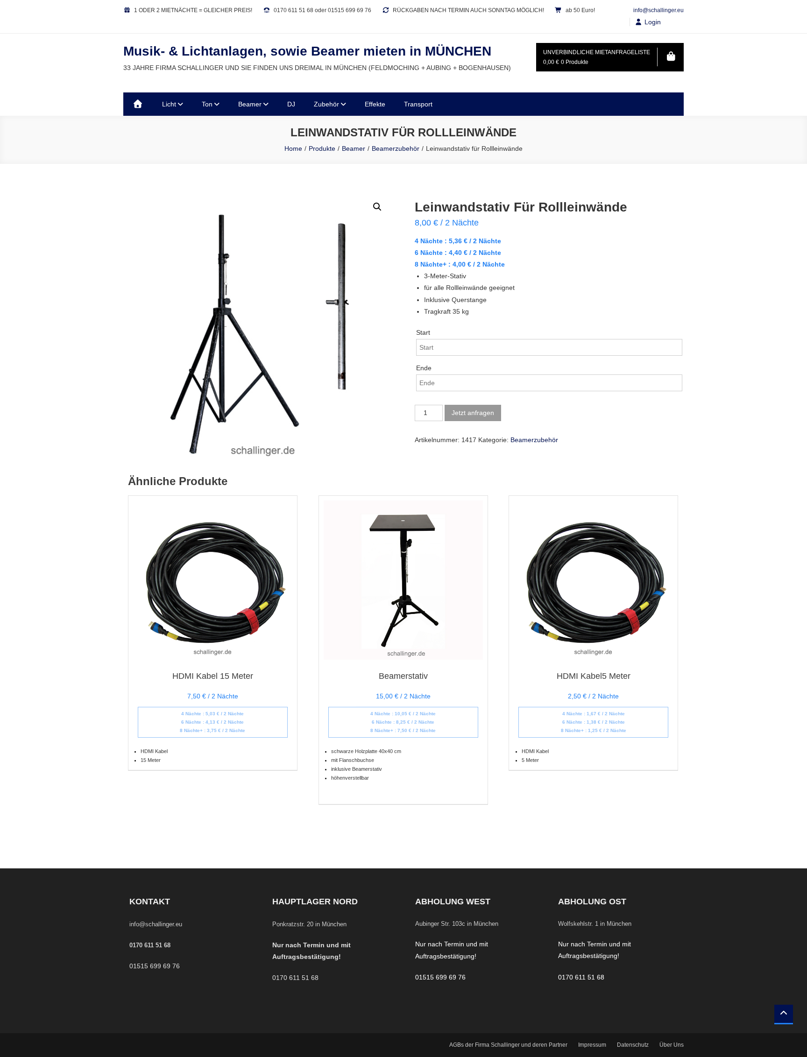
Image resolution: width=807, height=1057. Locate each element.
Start (423, 332)
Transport (418, 104)
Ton (207, 104)
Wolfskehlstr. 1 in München (594, 923)
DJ (291, 104)
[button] (377, 206)
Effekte (375, 104)
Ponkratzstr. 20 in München (309, 924)
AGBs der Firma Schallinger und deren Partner (508, 1045)
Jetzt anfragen (473, 412)
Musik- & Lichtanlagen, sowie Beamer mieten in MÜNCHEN (307, 51)
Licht (169, 104)
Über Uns (671, 1045)
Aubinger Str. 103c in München (456, 923)
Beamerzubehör (534, 440)
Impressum (592, 1045)
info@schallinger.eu (658, 10)
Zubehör (326, 104)
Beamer (250, 104)
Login (652, 22)
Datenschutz (633, 1045)
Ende (424, 368)
